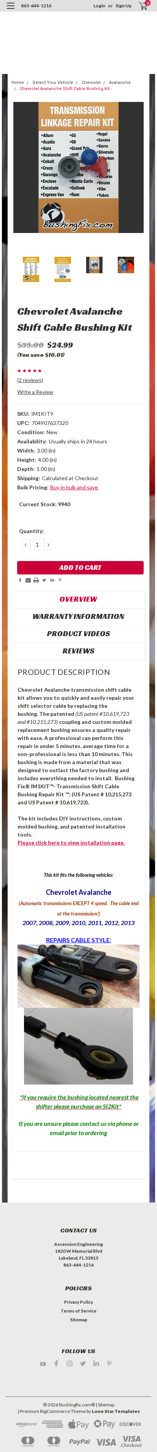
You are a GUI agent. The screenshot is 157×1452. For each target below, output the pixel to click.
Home (17, 82)
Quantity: (31, 531)
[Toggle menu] (10, 10)
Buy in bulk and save (74, 487)
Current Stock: (44, 504)
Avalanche (120, 82)
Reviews (78, 651)
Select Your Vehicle (52, 82)
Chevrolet (91, 82)
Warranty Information (78, 616)
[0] (138, 6)
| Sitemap (105, 1405)
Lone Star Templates (116, 1411)
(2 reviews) (30, 380)
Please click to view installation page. (71, 842)
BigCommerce (55, 1411)
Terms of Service (78, 1311)
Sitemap (78, 1319)
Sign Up (123, 5)
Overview (78, 599)
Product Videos (78, 633)
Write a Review (35, 392)
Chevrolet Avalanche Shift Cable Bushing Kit (64, 88)
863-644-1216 (36, 5)
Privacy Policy (78, 1302)
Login (99, 5)
